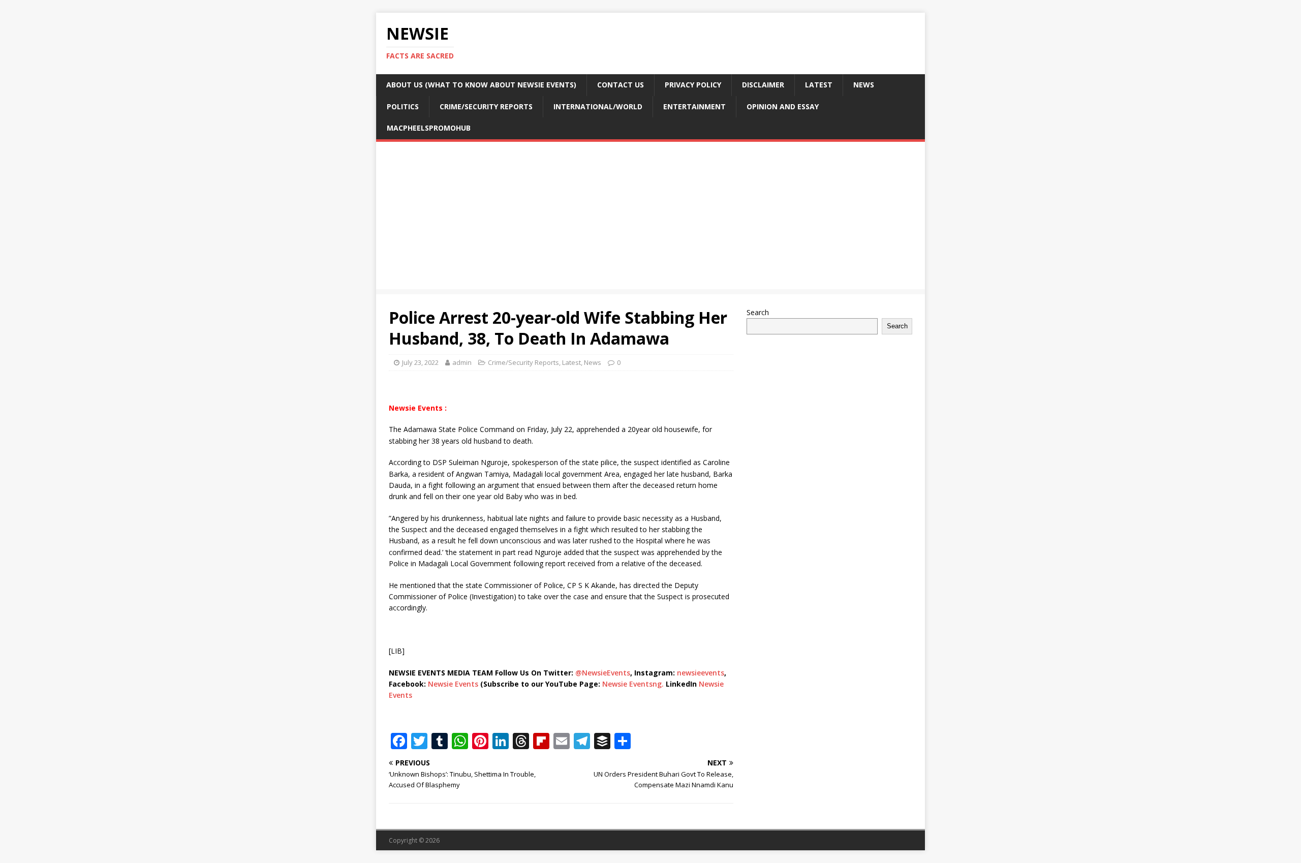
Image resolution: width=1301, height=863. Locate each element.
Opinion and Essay (783, 106)
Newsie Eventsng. (633, 684)
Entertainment (694, 106)
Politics (403, 106)
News (863, 84)
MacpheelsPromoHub (429, 128)
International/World (597, 106)
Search (758, 312)
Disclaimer (763, 84)
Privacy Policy (693, 84)
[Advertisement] (650, 218)
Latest (818, 84)
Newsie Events (454, 684)
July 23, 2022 (420, 362)
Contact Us (620, 84)
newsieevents (700, 672)
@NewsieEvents (602, 672)
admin (462, 362)
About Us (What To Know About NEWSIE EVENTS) (481, 84)
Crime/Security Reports (486, 106)
